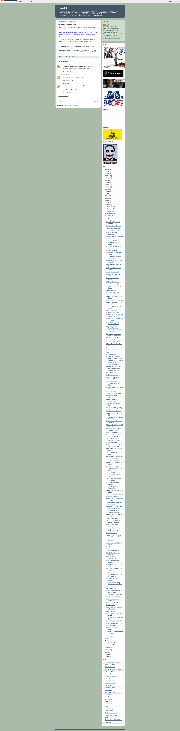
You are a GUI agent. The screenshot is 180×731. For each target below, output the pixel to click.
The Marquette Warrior (111, 713)
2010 (106, 204)
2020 (106, 182)
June (108, 220)
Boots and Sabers (110, 664)
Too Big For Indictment (112, 272)
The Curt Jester (109, 710)
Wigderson (108, 722)
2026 (106, 169)
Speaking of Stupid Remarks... (114, 494)
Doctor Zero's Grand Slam (113, 381)
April (108, 638)
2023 (106, 176)
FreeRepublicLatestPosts (112, 676)
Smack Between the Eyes (113, 472)
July (108, 218)
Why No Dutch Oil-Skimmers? (114, 337)
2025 (106, 171)
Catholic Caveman (110, 667)
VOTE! (108, 352)
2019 (106, 184)
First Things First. (111, 354)
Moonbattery (108, 690)
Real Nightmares (110, 605)
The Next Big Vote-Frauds (113, 364)
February (109, 642)
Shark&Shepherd (109, 703)
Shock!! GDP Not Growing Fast (114, 393)
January (109, 645)
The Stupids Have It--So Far (114, 621)
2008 (106, 650)
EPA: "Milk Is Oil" (111, 391)
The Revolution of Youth (112, 370)
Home (78, 102)
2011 (106, 202)
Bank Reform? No (111, 347)
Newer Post (60, 102)
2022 (106, 178)
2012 (106, 200)
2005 (106, 656)
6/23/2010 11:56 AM (68, 71)
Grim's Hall (108, 678)
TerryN (64, 64)
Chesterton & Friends (110, 671)
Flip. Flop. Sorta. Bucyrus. (113, 226)
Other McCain (108, 697)
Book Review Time (111, 310)
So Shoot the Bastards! (112, 460)
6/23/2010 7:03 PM (68, 92)
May (108, 636)
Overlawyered (108, 699)
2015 (106, 193)
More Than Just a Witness (113, 411)
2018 (106, 187)
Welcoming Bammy (111, 240)
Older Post (96, 102)
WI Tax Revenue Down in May (114, 596)
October (109, 211)
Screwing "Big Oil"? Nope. (113, 602)
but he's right (89, 27)
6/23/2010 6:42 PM (68, 80)
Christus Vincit (109, 674)
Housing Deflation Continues (114, 432)
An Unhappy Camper (112, 526)
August (109, 215)
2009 (106, 647)
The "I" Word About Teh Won (114, 594)
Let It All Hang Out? (111, 372)
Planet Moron (108, 701)
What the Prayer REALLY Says (113, 720)
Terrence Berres (109, 708)
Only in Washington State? (113, 228)
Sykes (106, 706)
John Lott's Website (110, 680)
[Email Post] (96, 56)
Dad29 (63, 8)
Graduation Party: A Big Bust (114, 506)
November (110, 209)
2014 (106, 196)
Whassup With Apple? (112, 524)
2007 (106, 652)
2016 (106, 191)
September (110, 213)
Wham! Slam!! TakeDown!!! (113, 230)
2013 (106, 198)
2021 (106, 180)
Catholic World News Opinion (113, 669)
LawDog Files (108, 685)
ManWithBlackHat (110, 687)
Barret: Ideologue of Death (113, 547)
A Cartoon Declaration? (112, 312)
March (109, 640)
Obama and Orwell (111, 290)
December (110, 206)
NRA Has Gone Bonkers (113, 282)
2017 (106, 189)
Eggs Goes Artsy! (111, 611)
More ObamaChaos (111, 533)
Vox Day (107, 717)
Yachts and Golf (110, 586)
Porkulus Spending (111, 250)
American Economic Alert (112, 662)
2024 (106, 173)
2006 (106, 654)
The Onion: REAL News (111, 715)
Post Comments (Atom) (70, 105)
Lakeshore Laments (110, 683)
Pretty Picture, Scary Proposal (114, 284)
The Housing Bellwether (112, 512)
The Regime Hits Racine (113, 350)
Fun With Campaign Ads (113, 466)
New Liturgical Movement (112, 692)
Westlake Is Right (111, 625)
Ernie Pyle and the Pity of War (114, 300)
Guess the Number (111, 588)
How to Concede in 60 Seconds (114, 623)
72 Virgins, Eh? (110, 572)
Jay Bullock (66, 74)
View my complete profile (112, 38)
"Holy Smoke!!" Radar (112, 518)
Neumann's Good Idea (112, 496)
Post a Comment (63, 96)
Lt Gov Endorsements (112, 442)
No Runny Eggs (109, 694)
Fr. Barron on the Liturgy (113, 375)
